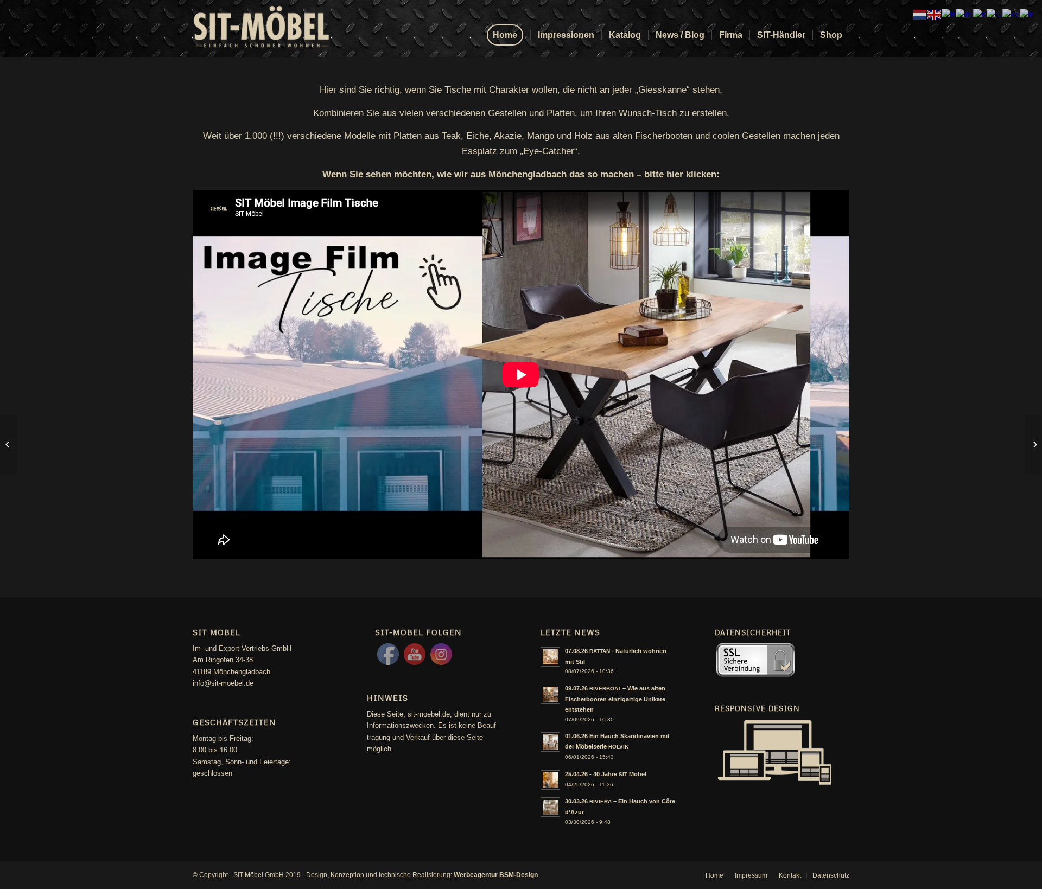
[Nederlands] (920, 14)
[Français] (949, 14)
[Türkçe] (1027, 14)
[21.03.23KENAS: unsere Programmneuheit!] (1033, 445)
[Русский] (994, 14)
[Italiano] (980, 14)
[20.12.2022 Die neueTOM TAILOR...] (8, 445)
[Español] (1011, 14)
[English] (934, 14)
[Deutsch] (964, 14)
